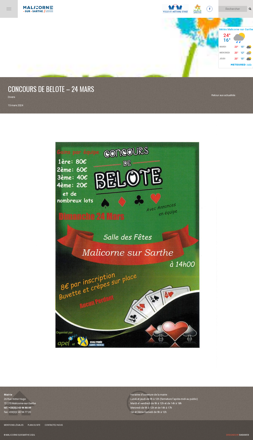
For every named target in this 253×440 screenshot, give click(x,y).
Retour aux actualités (223, 95)
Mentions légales (13, 425)
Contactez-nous (54, 425)
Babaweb (244, 435)
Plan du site (34, 425)
